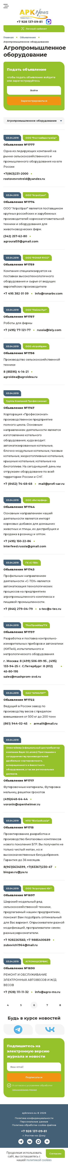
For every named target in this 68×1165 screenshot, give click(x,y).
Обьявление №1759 (18, 264)
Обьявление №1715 (18, 827)
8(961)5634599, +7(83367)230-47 (27, 867)
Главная (8, 37)
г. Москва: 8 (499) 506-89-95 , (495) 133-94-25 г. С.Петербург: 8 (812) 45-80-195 (30, 666)
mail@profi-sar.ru (52, 483)
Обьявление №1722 (19, 699)
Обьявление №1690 (19, 968)
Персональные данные (34, 1121)
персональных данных (24, 1089)
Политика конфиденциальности (34, 1118)
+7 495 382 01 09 (16, 293)
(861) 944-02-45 (15, 723)
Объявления (28, 37)
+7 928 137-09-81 (30, 21)
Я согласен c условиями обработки (32, 1087)
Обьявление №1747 (18, 408)
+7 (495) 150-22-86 (17, 541)
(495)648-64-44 (15, 799)
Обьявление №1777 (19, 144)
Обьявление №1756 (19, 353)
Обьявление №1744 (19, 507)
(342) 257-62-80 (15, 236)
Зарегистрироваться (34, 100)
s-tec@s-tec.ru (50, 609)
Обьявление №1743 (19, 569)
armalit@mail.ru (46, 723)
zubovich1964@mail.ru (20, 945)
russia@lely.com (49, 330)
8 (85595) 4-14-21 (16, 371)
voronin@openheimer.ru (21, 804)
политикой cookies (39, 1160)
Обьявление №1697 (19, 895)
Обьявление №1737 (19, 632)
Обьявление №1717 (18, 780)
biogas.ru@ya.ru (15, 872)
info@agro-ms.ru (47, 992)
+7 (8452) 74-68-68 (17, 483)
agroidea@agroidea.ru (20, 377)
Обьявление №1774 (19, 202)
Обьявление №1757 (18, 316)
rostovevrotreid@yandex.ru (24, 179)
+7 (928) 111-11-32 (16, 992)
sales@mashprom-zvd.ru (22, 676)
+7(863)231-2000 (15, 173)
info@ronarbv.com (49, 293)
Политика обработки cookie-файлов (34, 1125)
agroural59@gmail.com (20, 241)
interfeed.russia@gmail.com (24, 546)
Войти (34, 90)
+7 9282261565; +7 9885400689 (26, 940)
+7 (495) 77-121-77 (17, 330)
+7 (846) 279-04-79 (18, 609)
